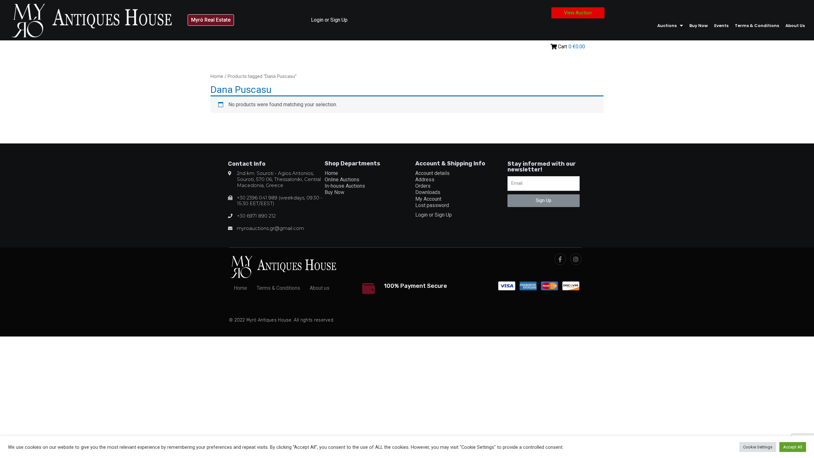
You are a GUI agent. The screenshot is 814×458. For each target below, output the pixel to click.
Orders (423, 186)
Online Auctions (342, 180)
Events (721, 26)
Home (216, 76)
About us (795, 26)
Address (424, 180)
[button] (211, 20)
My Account (428, 199)
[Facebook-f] (560, 259)
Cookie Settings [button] (757, 447)
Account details (432, 173)
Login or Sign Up (329, 20)
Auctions (667, 26)
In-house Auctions (345, 186)
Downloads (427, 192)
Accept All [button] (792, 447)
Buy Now (698, 26)
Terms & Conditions (757, 26)
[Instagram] (576, 259)
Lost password (432, 205)
